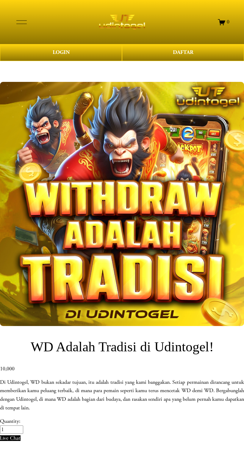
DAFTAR (183, 52)
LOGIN (61, 52)
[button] (10, 438)
